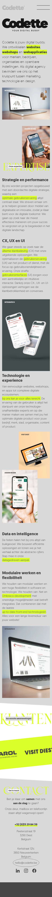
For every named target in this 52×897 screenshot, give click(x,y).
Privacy (26, 893)
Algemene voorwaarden (26, 889)
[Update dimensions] (33, 751)
